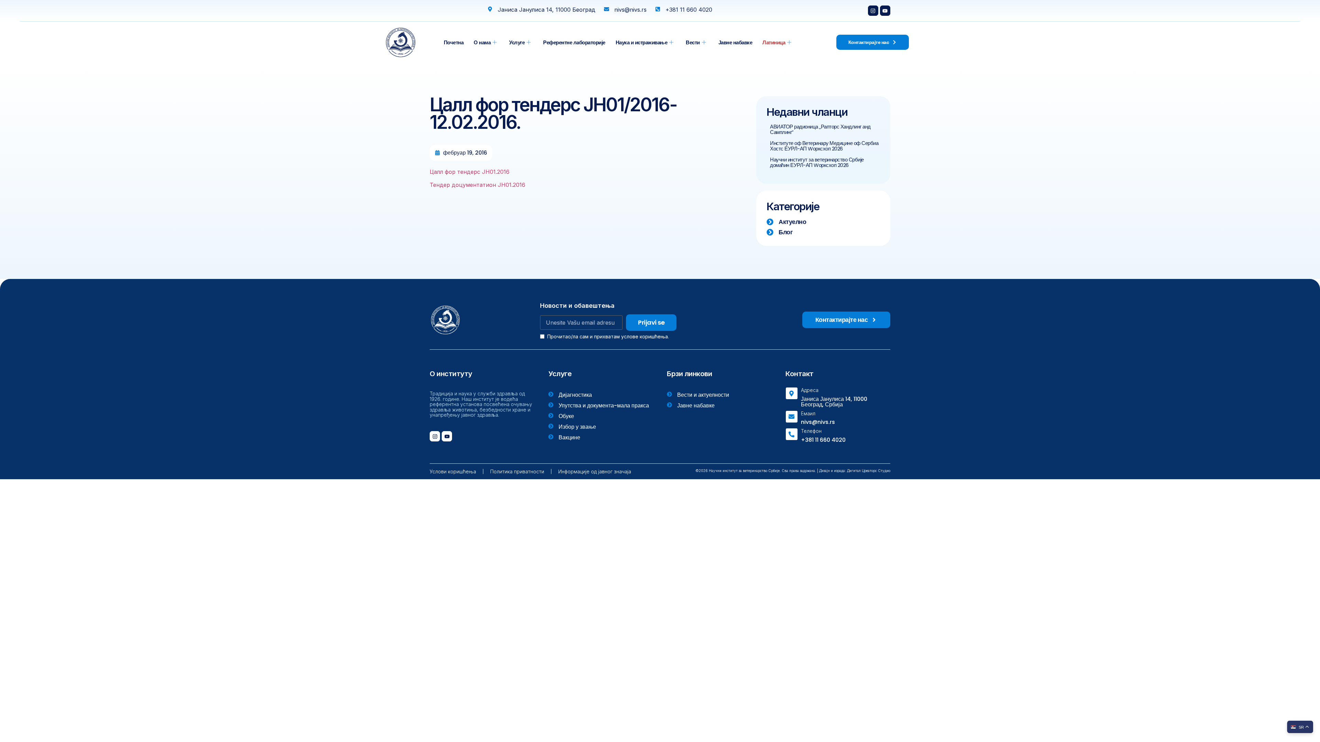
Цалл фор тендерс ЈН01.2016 (469, 171)
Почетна (454, 42)
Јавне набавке (735, 42)
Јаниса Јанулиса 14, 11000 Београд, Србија (834, 401)
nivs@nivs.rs (818, 422)
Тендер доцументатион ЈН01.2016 (477, 184)
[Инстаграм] (873, 10)
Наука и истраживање (642, 42)
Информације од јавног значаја (594, 471)
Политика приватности (517, 471)
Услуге (517, 42)
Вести (693, 42)
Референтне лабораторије (574, 42)
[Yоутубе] (885, 10)
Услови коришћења (453, 471)
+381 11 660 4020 (823, 440)
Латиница (773, 42)
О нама (482, 42)
